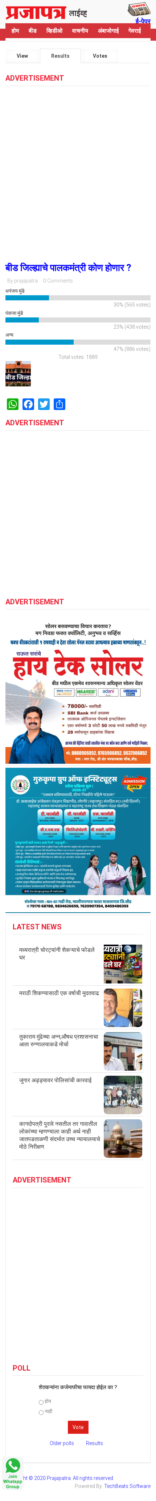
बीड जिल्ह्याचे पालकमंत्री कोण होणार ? (68, 267)
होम (15, 30)
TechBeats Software (127, 1486)
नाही (48, 1411)
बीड (33, 30)
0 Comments (58, 281)
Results (66, 58)
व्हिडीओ (54, 30)
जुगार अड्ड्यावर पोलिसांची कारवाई (55, 1080)
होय (48, 1401)
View (22, 56)
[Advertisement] (78, 171)
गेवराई (134, 30)
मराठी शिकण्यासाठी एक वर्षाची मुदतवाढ (59, 993)
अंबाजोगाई (108, 30)
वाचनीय (80, 30)
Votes (100, 56)
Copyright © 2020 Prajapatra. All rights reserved (59, 1478)
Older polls (62, 1443)
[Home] (46, 11)
